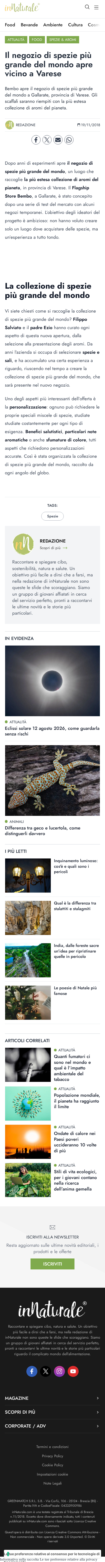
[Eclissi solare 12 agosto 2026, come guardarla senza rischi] (52, 681)
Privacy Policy (52, 1456)
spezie (52, 516)
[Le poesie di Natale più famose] (28, 1002)
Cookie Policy (52, 1465)
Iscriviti (52, 1264)
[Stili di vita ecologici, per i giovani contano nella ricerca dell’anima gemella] (28, 1180)
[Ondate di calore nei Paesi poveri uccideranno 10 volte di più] (28, 1141)
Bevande (29, 25)
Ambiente (53, 25)
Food (10, 25)
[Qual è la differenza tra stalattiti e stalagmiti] (28, 918)
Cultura (75, 25)
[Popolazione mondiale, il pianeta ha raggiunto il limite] (28, 1103)
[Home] (22, 7)
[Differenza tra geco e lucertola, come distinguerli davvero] (52, 780)
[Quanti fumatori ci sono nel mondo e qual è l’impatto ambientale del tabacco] (28, 1065)
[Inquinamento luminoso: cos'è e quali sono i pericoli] (28, 875)
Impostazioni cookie (52, 1474)
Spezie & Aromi (62, 39)
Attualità (16, 39)
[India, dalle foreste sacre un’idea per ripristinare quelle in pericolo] (28, 960)
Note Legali (52, 1483)
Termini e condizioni (52, 1446)
